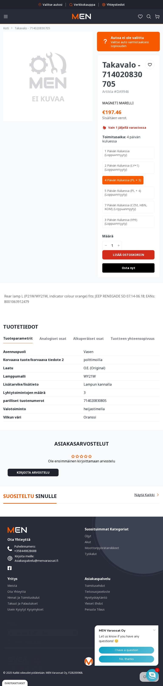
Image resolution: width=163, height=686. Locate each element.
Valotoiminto (14, 409)
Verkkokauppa (84, 5)
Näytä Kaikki (144, 495)
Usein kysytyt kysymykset (25, 609)
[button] (148, 16)
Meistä (12, 586)
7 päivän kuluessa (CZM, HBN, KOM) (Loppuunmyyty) (126, 207)
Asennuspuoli (14, 352)
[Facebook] (9, 568)
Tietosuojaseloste (97, 592)
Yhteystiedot (116, 5)
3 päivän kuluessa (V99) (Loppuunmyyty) (121, 222)
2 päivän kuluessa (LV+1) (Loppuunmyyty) (122, 167)
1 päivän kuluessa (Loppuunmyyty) (117, 153)
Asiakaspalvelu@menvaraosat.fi (36, 561)
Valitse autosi (52, 5)
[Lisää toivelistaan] (150, 64)
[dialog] (15, 683)
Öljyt (88, 536)
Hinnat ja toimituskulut (23, 597)
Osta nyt (128, 268)
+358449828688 (25, 551)
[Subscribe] (73, 632)
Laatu (8, 368)
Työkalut (91, 554)
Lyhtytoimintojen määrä (24, 393)
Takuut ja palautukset (22, 603)
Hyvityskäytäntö (96, 597)
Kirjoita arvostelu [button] (33, 472)
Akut (88, 542)
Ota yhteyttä (16, 592)
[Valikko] (5, 16)
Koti (6, 28)
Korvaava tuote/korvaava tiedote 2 (33, 360)
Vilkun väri (12, 417)
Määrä (107, 236)
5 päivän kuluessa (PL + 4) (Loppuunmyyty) (123, 193)
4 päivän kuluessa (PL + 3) (123, 180)
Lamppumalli (14, 376)
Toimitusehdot (95, 586)
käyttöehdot (33, 642)
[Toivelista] (140, 16)
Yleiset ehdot (94, 603)
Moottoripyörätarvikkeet (102, 548)
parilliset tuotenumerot (23, 401)
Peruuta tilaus (95, 609)
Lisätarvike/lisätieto (21, 384)
